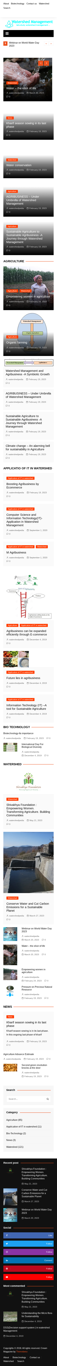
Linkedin (24, 13)
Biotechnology (17, 3)
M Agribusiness (16, 552)
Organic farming (16, 342)
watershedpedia (16, 93)
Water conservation (18, 165)
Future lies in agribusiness (23, 678)
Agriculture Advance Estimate (18, 1054)
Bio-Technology (14, 1133)
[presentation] (46, 43)
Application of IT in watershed (20, 478)
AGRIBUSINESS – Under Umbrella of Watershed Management (22, 200)
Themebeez (22, 1351)
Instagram (14, 13)
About (6, 3)
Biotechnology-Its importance (18, 733)
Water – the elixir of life (21, 88)
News (10, 118)
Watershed (44, 3)
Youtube (19, 13)
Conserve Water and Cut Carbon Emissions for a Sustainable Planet (27, 907)
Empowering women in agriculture (28, 296)
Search (6, 8)
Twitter (9, 13)
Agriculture (12, 191)
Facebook (4, 13)
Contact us (31, 3)
